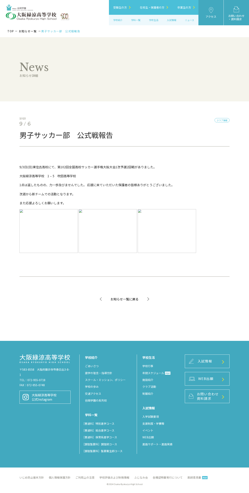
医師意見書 (197, 477)
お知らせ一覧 (28, 31)
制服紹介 (147, 394)
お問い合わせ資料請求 (208, 396)
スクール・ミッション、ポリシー (105, 380)
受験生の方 (120, 7)
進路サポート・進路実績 (157, 444)
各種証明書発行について (168, 477)
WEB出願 (148, 437)
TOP (10, 31)
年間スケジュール (156, 373)
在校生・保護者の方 (152, 7)
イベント (147, 430)
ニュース (189, 20)
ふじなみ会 (141, 477)
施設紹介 (147, 380)
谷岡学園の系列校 (96, 400)
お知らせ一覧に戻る (124, 299)
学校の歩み (92, 387)
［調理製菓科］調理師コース (99, 444)
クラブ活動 (149, 387)
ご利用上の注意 (85, 477)
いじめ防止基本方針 (31, 477)
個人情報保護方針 (60, 477)
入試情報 (205, 361)
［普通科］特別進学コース (98, 423)
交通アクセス (93, 394)
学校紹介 (118, 20)
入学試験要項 (150, 416)
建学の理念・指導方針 (98, 373)
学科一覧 (135, 20)
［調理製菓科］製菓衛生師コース (102, 451)
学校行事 (147, 366)
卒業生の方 (184, 7)
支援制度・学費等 (153, 423)
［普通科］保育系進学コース (99, 437)
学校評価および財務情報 (114, 477)
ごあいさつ (92, 366)
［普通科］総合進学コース (98, 430)
